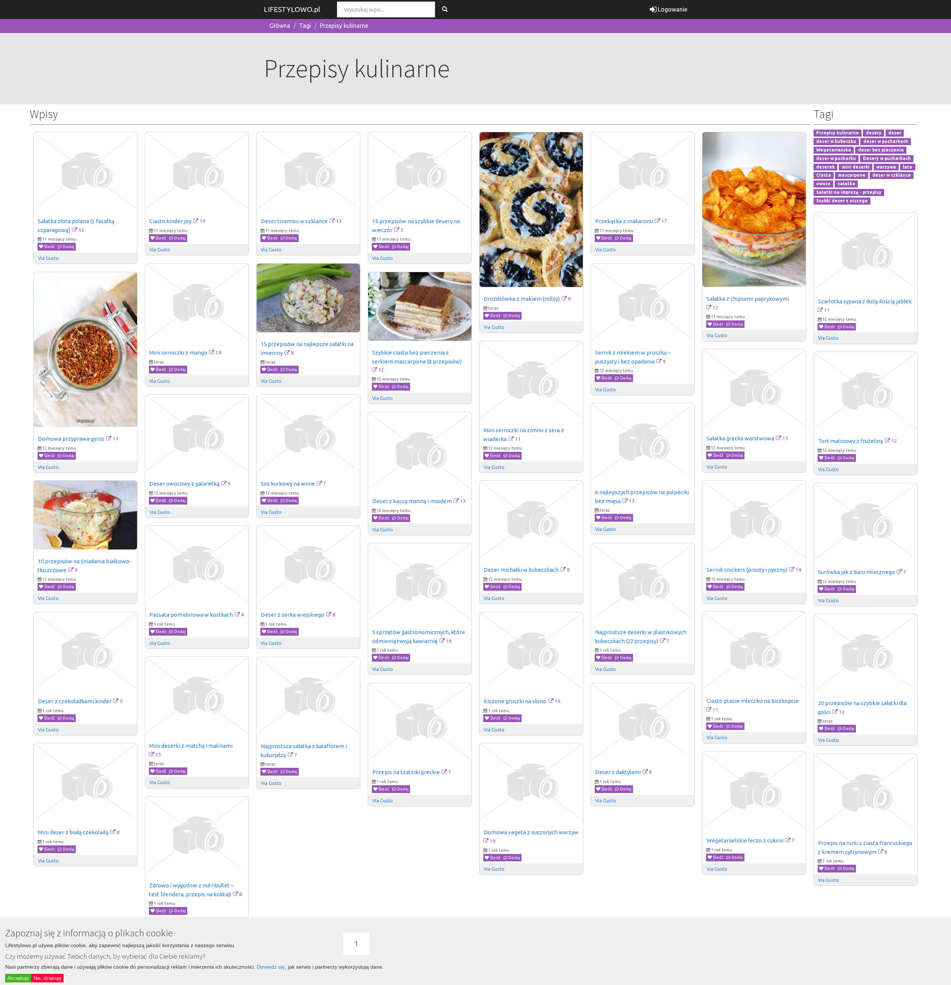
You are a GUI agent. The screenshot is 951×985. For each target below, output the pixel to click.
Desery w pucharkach (887, 158)
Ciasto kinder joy (170, 221)
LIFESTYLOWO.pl (292, 9)
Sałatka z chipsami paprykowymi (748, 299)
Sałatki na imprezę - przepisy (849, 192)
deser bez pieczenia (881, 149)
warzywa (886, 166)
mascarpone (852, 175)
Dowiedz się (271, 967)
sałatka (846, 184)
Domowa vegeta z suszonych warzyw (531, 832)
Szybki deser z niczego (842, 200)
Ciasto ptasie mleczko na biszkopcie (753, 701)
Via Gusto (48, 258)
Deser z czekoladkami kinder (74, 701)
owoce (823, 184)
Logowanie (671, 9)
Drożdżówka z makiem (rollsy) (522, 299)
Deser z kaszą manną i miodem (412, 501)
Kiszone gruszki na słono (515, 701)
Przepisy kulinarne (344, 25)
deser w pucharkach (885, 141)
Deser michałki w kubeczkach (521, 570)
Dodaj (68, 246)
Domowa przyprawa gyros (71, 439)
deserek (825, 166)
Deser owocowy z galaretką (184, 483)
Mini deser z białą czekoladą (73, 832)
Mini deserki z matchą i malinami (191, 746)
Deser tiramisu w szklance (294, 221)
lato (907, 166)
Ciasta (823, 175)
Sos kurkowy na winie (288, 483)
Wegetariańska (833, 149)
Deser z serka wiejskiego (292, 614)
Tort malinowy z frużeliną (850, 441)
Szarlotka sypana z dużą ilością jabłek (865, 301)
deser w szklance (891, 175)
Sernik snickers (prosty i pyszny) (747, 570)
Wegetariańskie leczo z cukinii (745, 840)
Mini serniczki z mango (178, 352)
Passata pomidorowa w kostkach (191, 614)
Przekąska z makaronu (624, 221)
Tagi (305, 25)
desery (874, 133)
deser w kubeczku (836, 141)
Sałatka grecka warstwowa (740, 438)
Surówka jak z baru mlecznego (856, 572)
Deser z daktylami (618, 772)
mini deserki (856, 166)
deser (894, 133)
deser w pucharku (836, 158)
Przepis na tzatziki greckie (406, 772)
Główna (279, 25)
